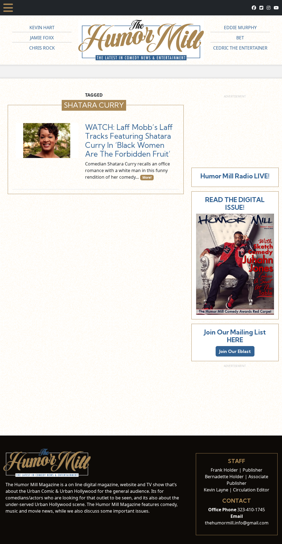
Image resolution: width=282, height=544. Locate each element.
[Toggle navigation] (8, 7)
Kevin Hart (42, 28)
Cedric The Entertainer (240, 48)
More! (146, 177)
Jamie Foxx (42, 38)
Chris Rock (42, 48)
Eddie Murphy (240, 28)
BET (240, 38)
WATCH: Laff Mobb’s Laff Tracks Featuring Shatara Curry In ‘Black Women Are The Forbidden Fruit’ (129, 141)
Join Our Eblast (235, 351)
